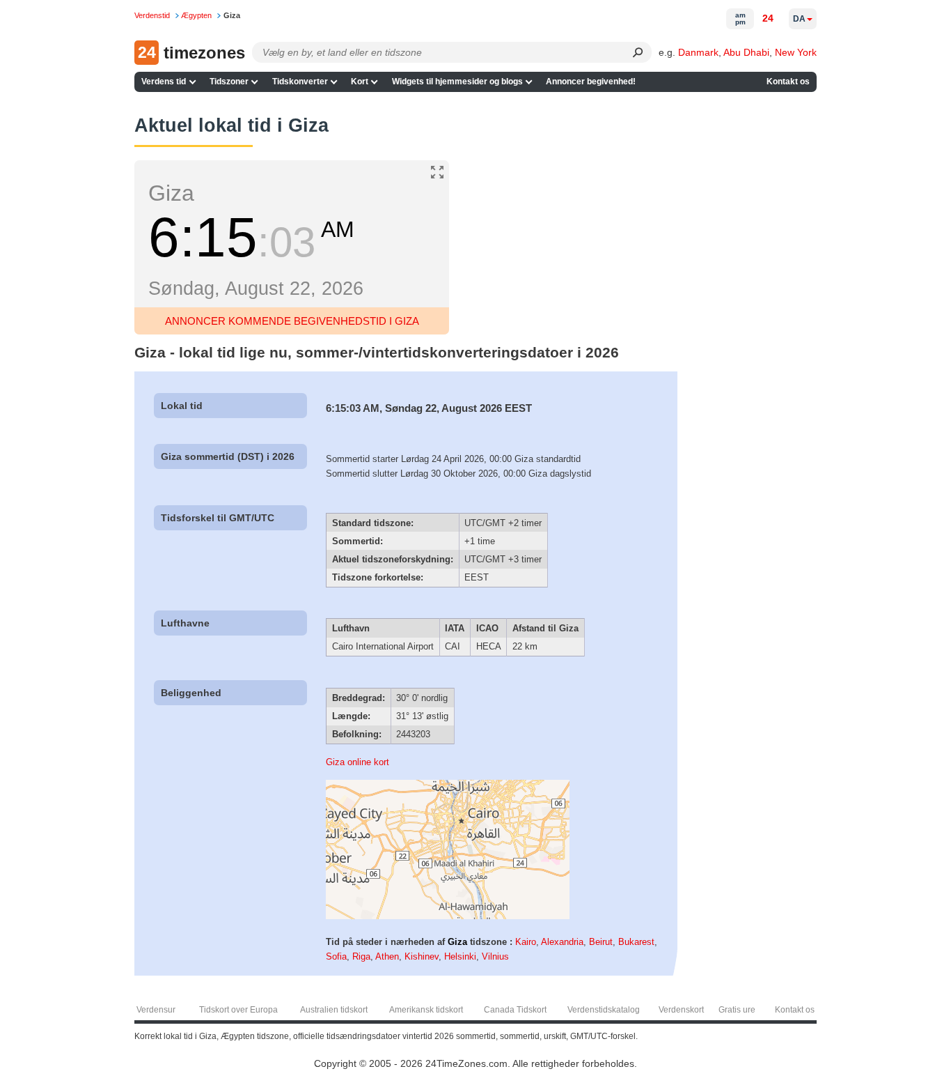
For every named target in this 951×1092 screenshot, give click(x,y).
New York (796, 52)
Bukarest (636, 942)
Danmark (698, 52)
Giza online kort (357, 762)
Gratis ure (736, 1010)
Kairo (525, 942)
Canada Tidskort (515, 1010)
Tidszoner (229, 81)
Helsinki (460, 956)
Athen (387, 956)
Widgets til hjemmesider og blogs (457, 81)
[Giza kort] (447, 916)
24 (767, 18)
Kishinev (421, 956)
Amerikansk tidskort (426, 1010)
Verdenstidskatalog (603, 1010)
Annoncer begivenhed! (591, 81)
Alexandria (562, 942)
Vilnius (495, 956)
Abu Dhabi (746, 52)
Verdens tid (163, 81)
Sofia (336, 956)
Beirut (601, 942)
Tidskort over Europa (238, 1010)
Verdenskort (681, 1010)
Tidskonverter (300, 81)
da (799, 19)
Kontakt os (788, 81)
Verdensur (155, 1010)
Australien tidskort (334, 1010)
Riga (361, 956)
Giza (457, 942)
